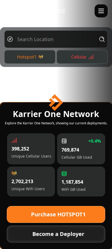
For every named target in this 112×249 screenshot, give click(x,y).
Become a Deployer (58, 234)
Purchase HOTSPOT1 (58, 214)
